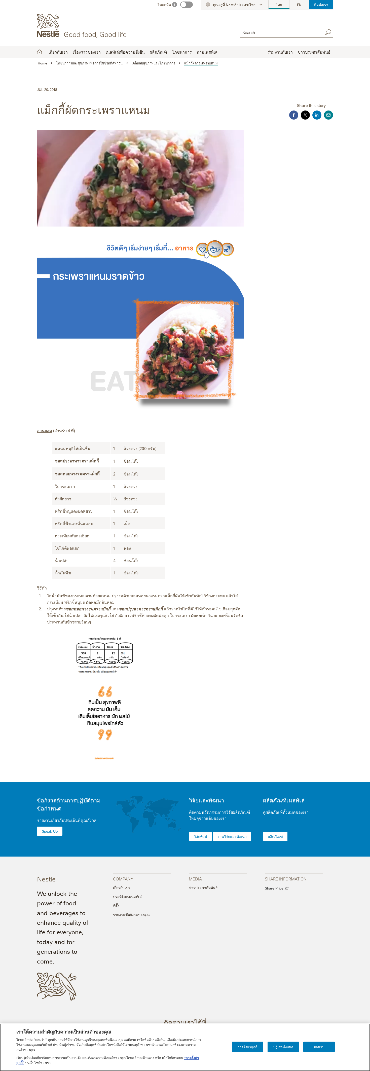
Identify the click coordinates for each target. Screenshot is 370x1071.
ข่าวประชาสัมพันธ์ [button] (314, 52)
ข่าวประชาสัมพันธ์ (203, 887)
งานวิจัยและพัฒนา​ (232, 836)
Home (39, 51)
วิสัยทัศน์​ (200, 836)
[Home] (82, 26)
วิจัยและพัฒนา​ (206, 800)
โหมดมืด (164, 4)
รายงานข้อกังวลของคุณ (131, 914)
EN (299, 4)
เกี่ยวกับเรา (121, 887)
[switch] (186, 5)
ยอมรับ (319, 1046)
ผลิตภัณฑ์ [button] (158, 52)
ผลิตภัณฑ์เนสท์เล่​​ (284, 800)
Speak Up (50, 831)
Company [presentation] (123, 878)
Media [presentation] (195, 878)
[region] (185, 1047)
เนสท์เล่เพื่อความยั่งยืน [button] (125, 52)
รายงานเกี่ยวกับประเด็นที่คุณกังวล (66, 820)
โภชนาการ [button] (182, 52)
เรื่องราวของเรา (87, 52)
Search (328, 32)
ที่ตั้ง (116, 905)
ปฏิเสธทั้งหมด (283, 1046)
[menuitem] (279, 4)
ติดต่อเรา (321, 4)
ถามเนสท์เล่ (207, 52)
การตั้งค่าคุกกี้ (247, 1046)
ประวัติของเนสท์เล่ (127, 896)
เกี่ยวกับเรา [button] (58, 52)
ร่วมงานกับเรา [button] (280, 52)
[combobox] (280, 32)
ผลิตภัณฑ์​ (275, 836)
